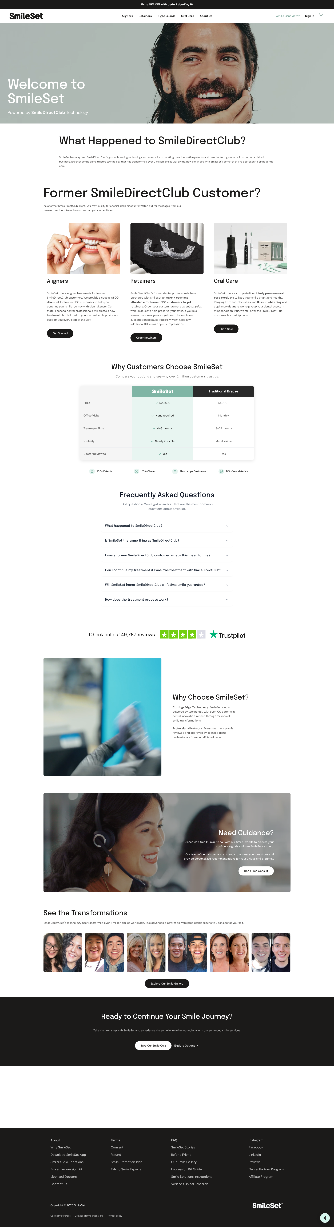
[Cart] (321, 16)
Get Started (60, 333)
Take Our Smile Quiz (153, 1045)
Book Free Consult (256, 871)
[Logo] (26, 16)
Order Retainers (146, 338)
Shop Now (226, 329)
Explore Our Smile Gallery (167, 983)
